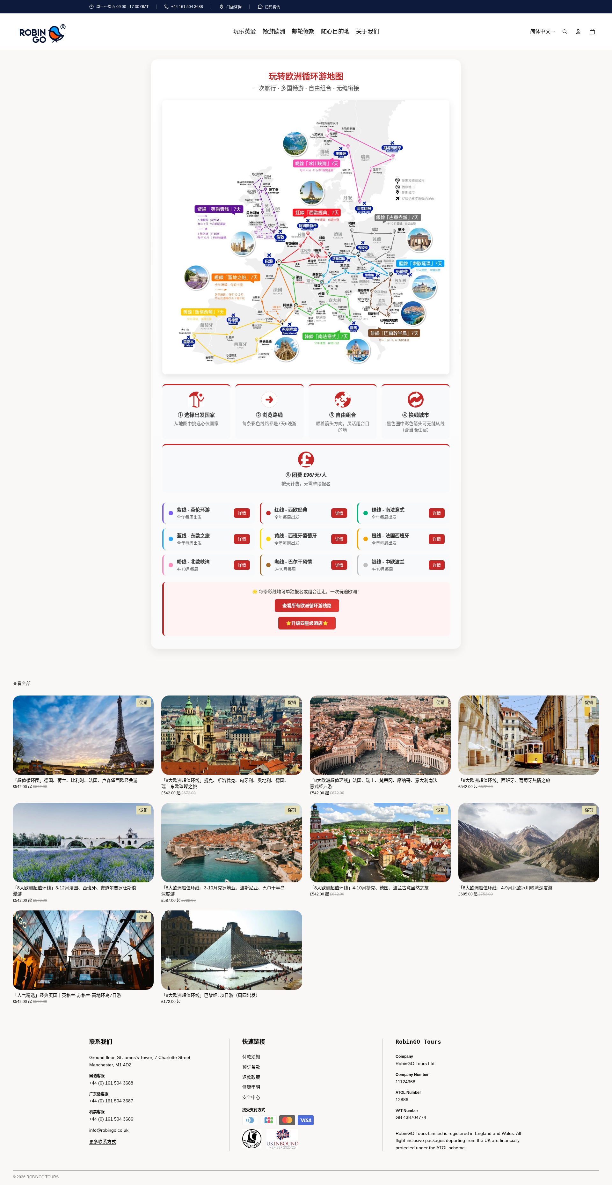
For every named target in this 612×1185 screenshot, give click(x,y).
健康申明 (251, 1087)
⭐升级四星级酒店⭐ (307, 623)
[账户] (578, 32)
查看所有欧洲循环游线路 (307, 605)
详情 (242, 513)
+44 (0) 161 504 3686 (111, 1119)
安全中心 (251, 1097)
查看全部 (22, 683)
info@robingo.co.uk (108, 1130)
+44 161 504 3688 (187, 6)
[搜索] (565, 32)
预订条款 (251, 1067)
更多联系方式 (102, 1141)
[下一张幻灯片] (144, 735)
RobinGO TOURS (42, 1177)
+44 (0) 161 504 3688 (111, 1083)
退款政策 (251, 1077)
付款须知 (251, 1056)
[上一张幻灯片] (22, 735)
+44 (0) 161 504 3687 (111, 1100)
